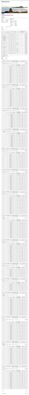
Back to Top (26, 393)
